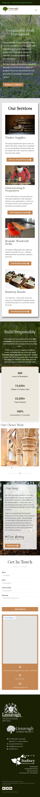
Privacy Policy (6, 792)
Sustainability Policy (31, 769)
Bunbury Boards (32, 771)
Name (4, 572)
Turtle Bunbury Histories (10, 719)
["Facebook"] (3, 788)
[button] (13, 85)
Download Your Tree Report (28, 773)
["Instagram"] (7, 788)
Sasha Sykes (6, 721)
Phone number (6, 588)
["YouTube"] (10, 788)
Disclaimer (14, 792)
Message (5, 595)
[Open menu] (36, 10)
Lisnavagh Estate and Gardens (12, 716)
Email (3, 580)
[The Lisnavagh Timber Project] (10, 9)
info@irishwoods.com (20, 687)
